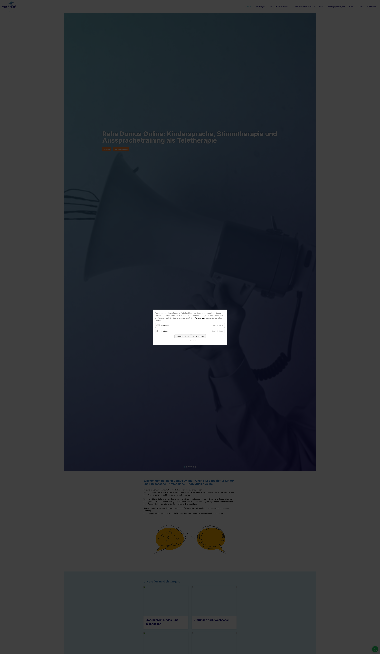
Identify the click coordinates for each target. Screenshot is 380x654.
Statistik (164, 331)
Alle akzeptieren (198, 336)
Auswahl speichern (182, 336)
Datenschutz (200, 318)
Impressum (185, 341)
